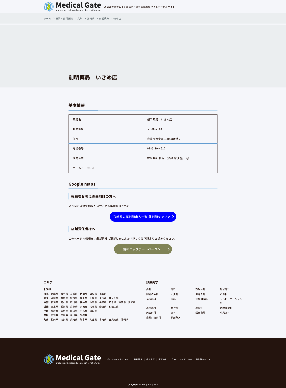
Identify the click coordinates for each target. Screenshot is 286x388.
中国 (46, 310)
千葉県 (93, 298)
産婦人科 (200, 294)
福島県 (103, 293)
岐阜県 (112, 302)
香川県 (73, 315)
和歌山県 (114, 306)
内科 (148, 289)
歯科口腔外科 (153, 317)
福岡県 (54, 319)
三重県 (54, 306)
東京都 (103, 298)
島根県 (64, 310)
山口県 (93, 310)
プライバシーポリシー (181, 359)
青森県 (54, 293)
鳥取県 (54, 310)
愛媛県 (83, 315)
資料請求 (138, 359)
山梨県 (93, 302)
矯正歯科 (200, 312)
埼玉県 (83, 298)
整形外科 (200, 289)
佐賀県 (64, 319)
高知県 (54, 315)
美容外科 (151, 312)
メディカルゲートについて (117, 359)
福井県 (83, 302)
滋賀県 (64, 306)
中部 (46, 302)
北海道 (47, 289)
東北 (46, 293)
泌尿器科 (151, 299)
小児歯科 (225, 312)
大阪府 (83, 306)
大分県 (93, 319)
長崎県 (73, 319)
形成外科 (225, 289)
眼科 (173, 299)
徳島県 (64, 315)
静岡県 (122, 302)
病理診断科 (226, 307)
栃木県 (73, 298)
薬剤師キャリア (203, 359)
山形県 (93, 293)
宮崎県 (90, 18)
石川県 (73, 302)
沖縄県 (124, 319)
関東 (46, 298)
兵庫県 (93, 306)
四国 (46, 315)
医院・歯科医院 (64, 18)
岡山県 (73, 310)
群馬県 (64, 298)
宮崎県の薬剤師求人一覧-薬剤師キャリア (141, 217)
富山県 (64, 302)
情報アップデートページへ (142, 249)
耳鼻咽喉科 (201, 299)
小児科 (174, 294)
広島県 (83, 310)
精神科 (174, 307)
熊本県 (83, 319)
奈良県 (103, 306)
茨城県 (54, 298)
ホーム (47, 18)
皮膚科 (223, 294)
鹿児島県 (114, 319)
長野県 (103, 302)
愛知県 (132, 302)
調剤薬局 (176, 317)
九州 (79, 18)
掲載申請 (150, 359)
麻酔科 (199, 307)
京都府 (73, 306)
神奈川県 (114, 298)
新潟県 (54, 302)
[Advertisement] (143, 48)
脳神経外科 (152, 294)
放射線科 (151, 307)
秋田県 (83, 293)
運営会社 (163, 359)
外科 (173, 289)
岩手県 (64, 293)
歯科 (173, 312)
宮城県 (73, 293)
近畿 (46, 306)
